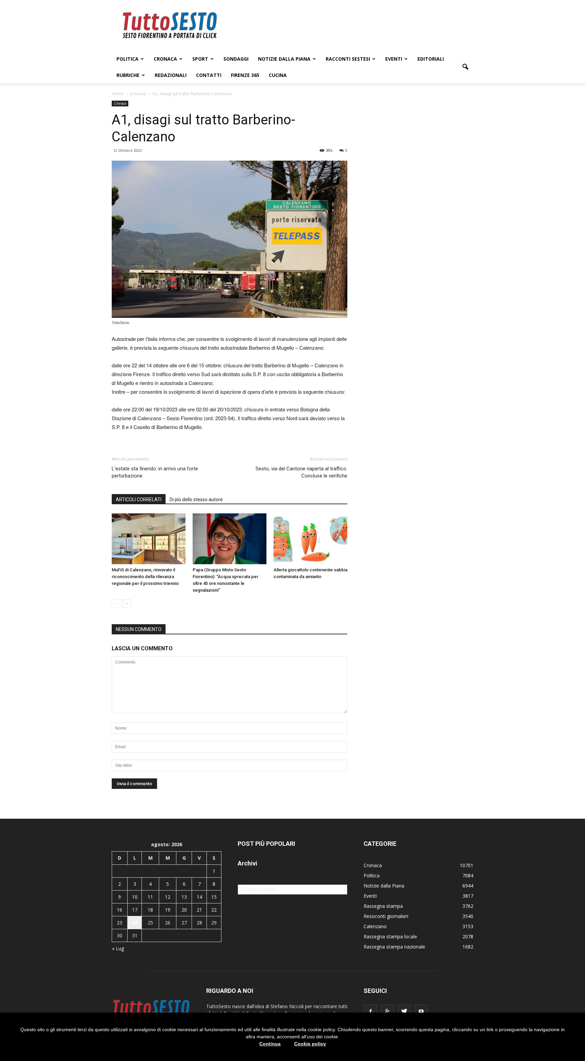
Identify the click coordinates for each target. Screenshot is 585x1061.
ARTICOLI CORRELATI (138, 499)
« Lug (118, 948)
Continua (270, 1043)
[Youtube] (421, 1011)
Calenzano (375, 926)
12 (167, 897)
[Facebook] (370, 1011)
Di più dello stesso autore (196, 499)
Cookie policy (310, 1043)
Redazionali (171, 75)
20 (184, 909)
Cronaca (165, 59)
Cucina (278, 75)
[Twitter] (404, 1011)
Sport (200, 59)
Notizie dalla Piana (284, 59)
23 (119, 922)
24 (134, 922)
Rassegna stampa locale (390, 936)
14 (199, 897)
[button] (465, 67)
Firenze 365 (245, 75)
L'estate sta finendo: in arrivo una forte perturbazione (155, 472)
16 (119, 909)
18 (150, 909)
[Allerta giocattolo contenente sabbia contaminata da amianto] (310, 538)
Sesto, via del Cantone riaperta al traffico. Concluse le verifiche (301, 472)
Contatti (208, 75)
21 (199, 909)
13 (184, 897)
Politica (127, 59)
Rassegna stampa (383, 906)
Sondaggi (235, 59)
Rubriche (127, 75)
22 (214, 909)
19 (167, 909)
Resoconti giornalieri (386, 916)
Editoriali (430, 59)
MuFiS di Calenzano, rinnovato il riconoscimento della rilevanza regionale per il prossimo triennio (145, 576)
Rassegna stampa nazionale (394, 946)
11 (150, 897)
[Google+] (387, 1011)
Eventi (393, 59)
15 (214, 897)
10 (134, 897)
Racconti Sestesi (348, 59)
